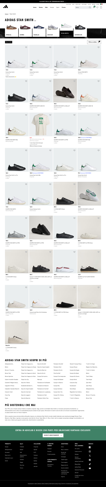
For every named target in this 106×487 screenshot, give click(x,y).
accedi (97, 4)
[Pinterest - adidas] (95, 460)
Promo (64, 7)
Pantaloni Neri (57, 367)
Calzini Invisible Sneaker (11, 379)
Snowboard (73, 385)
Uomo (34, 7)
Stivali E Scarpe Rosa (75, 364)
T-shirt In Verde (90, 370)
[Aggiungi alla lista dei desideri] (26, 47)
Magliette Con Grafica (75, 392)
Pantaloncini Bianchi (43, 385)
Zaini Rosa (89, 385)
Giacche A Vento (25, 382)
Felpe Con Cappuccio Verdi (28, 373)
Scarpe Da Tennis (74, 376)
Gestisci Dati (41, 483)
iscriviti (89, 4)
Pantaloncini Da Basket (43, 382)
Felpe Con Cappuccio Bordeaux (27, 364)
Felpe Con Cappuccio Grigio (28, 367)
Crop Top (7, 395)
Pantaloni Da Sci (58, 370)
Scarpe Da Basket (58, 379)
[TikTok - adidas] (95, 464)
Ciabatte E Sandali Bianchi (12, 389)
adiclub (93, 4)
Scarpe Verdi (73, 379)
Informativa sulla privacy (55, 483)
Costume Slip (73, 382)
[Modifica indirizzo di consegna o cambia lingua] (101, 4)
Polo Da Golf (57, 373)
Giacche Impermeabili (27, 389)
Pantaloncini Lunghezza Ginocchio (43, 392)
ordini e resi (78, 4)
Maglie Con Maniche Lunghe (91, 367)
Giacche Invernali (26, 392)
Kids (46, 7)
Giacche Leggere (25, 395)
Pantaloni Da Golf (58, 364)
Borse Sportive (9, 376)
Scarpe (52, 7)
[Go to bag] (101, 7)
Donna (41, 7)
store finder (68, 4)
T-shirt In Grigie (90, 364)
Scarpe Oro (57, 398)
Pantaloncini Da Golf (42, 389)
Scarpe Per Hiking (59, 395)
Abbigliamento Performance (9, 364)
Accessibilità (75, 483)
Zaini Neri (88, 382)
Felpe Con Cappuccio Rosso (27, 370)
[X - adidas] (95, 456)
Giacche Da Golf (41, 364)
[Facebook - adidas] (95, 447)
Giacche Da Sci (41, 373)
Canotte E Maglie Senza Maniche (11, 383)
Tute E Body (89, 376)
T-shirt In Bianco (74, 398)
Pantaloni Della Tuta (42, 398)
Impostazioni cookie (32, 483)
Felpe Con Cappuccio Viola (28, 376)
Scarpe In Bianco (58, 382)
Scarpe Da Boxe (58, 389)
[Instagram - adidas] (95, 452)
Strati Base (73, 389)
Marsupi (39, 379)
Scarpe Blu (57, 385)
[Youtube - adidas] (95, 468)
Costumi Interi (9, 392)
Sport (57, 7)
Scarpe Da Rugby (74, 370)
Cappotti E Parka (9, 385)
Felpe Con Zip (25, 379)
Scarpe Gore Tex (58, 392)
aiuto (73, 4)
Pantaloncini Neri (42, 395)
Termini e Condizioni (66, 483)
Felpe (6, 398)
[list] (46, 42)
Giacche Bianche (25, 398)
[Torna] (5, 7)
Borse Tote (8, 373)
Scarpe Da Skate (74, 373)
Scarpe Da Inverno (42, 376)
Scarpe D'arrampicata (60, 376)
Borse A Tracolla (9, 370)
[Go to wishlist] (97, 7)
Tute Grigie (89, 379)
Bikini (6, 367)
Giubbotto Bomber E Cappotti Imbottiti (26, 386)
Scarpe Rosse (73, 367)
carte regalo (84, 4)
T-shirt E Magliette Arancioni (75, 395)
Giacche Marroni (41, 370)
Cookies (46, 483)
